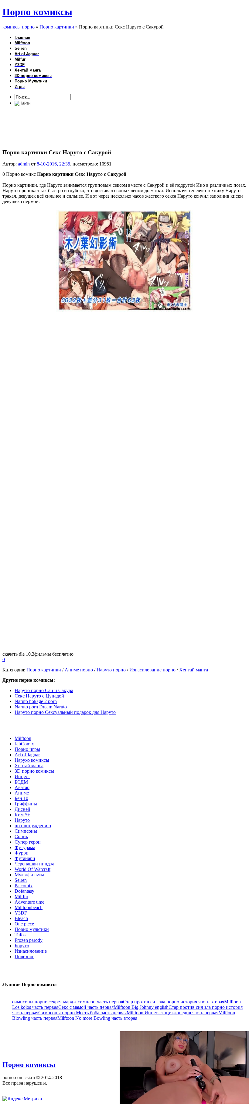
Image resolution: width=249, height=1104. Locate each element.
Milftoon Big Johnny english (141, 1007)
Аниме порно (79, 669)
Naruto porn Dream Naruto (41, 706)
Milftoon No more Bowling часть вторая (97, 1018)
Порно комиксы (37, 11)
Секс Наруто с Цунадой (39, 695)
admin (24, 163)
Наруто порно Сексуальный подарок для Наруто (65, 712)
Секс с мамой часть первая (86, 1007)
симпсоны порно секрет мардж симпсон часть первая (67, 1001)
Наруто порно (111, 669)
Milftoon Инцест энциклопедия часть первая (172, 1012)
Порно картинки (43, 669)
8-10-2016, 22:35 (53, 163)
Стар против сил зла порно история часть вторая (173, 1001)
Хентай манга (193, 669)
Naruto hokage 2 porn (36, 701)
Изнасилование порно (152, 669)
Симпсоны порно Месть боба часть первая (82, 1012)
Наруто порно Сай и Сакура (44, 690)
